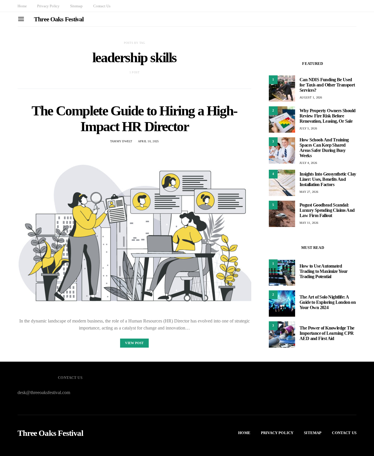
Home (22, 6)
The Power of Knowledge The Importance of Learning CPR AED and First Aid (326, 333)
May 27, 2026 (308, 191)
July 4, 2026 (308, 162)
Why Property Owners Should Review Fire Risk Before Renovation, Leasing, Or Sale (327, 116)
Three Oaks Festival (59, 19)
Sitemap (76, 6)
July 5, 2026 (308, 128)
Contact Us (101, 6)
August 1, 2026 (310, 97)
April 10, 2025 (148, 141)
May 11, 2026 (308, 222)
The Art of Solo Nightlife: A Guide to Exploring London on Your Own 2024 (327, 302)
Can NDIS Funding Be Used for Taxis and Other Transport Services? (327, 85)
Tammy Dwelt (121, 141)
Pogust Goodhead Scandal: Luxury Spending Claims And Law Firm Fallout (326, 210)
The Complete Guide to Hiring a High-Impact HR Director (134, 118)
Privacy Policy (48, 6)
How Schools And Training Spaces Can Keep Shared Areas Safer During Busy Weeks (324, 147)
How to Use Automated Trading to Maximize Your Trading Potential (323, 271)
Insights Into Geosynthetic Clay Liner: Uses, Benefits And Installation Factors (327, 179)
